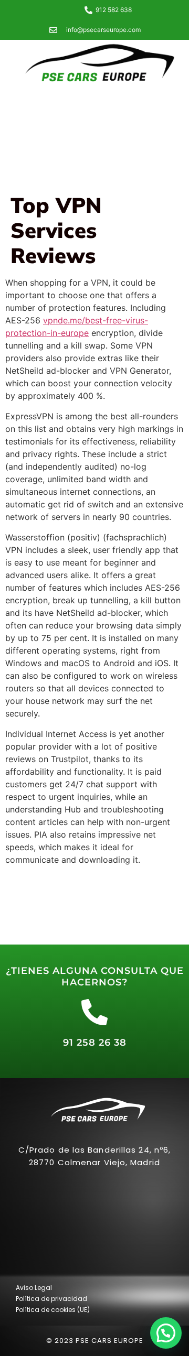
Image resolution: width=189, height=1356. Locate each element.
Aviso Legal (34, 1287)
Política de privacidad (51, 1298)
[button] (166, 1333)
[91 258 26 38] (94, 1012)
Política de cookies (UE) (53, 1309)
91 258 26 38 (95, 1042)
